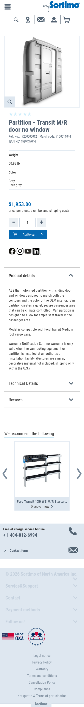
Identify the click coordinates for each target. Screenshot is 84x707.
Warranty (42, 669)
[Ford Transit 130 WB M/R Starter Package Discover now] (42, 459)
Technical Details (23, 383)
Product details (22, 275)
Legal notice (42, 656)
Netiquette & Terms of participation (42, 696)
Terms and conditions (42, 676)
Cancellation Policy (42, 682)
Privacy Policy (42, 662)
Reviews (16, 399)
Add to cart (29, 234)
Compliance (42, 689)
